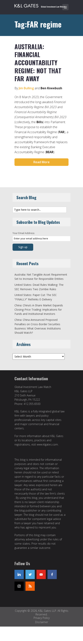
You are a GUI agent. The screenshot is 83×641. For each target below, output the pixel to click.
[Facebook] (52, 574)
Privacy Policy (42, 618)
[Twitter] (30, 574)
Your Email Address (23, 233)
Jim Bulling (26, 88)
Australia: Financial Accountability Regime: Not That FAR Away (37, 62)
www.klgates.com (47, 444)
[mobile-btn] (65, 7)
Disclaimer (41, 622)
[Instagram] (19, 586)
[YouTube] (41, 574)
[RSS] (30, 586)
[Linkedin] (19, 574)
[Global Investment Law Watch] (42, 5)
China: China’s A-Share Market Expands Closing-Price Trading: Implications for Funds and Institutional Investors (38, 309)
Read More (41, 162)
